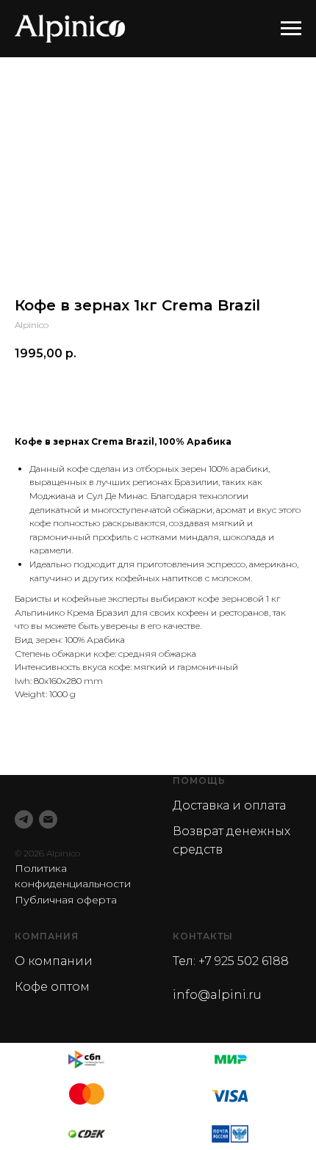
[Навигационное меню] (291, 28)
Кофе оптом (52, 987)
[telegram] (24, 819)
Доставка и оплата (229, 805)
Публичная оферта (66, 899)
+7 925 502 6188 (243, 961)
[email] (48, 819)
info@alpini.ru (217, 995)
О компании (54, 961)
